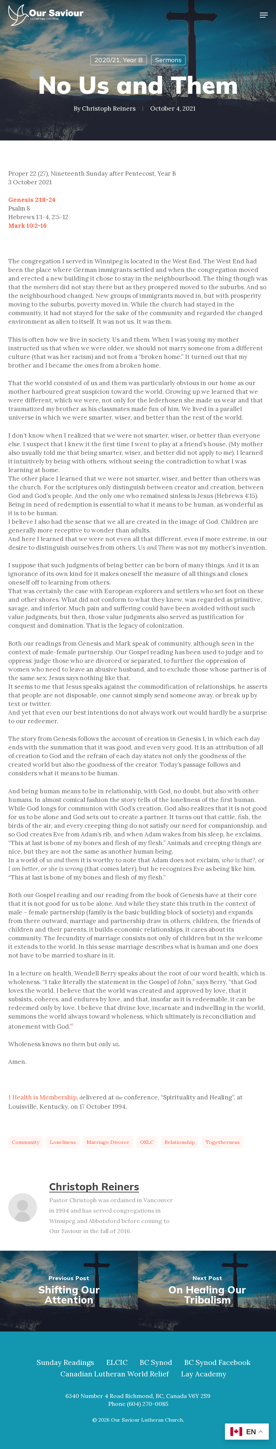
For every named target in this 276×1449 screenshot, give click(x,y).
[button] (264, 15)
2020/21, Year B (119, 60)
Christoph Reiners (108, 108)
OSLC (147, 1142)
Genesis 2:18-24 (31, 200)
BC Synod (156, 1362)
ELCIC (117, 1362)
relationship (180, 1142)
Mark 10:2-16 (27, 226)
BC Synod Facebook (217, 1362)
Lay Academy (203, 1374)
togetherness (223, 1142)
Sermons (168, 60)
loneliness (63, 1142)
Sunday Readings (65, 1362)
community (25, 1142)
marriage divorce (108, 1142)
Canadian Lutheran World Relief (114, 1374)
